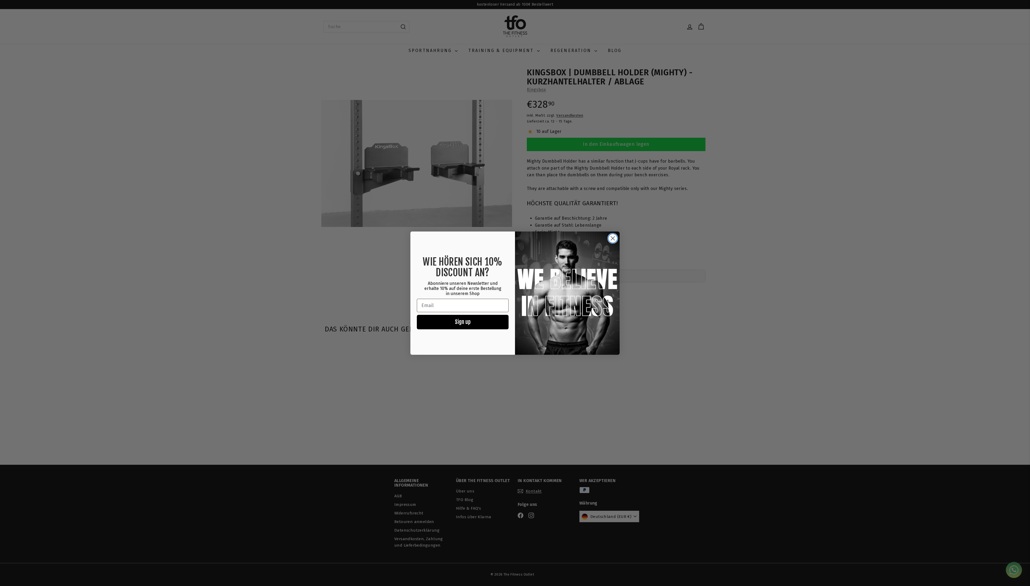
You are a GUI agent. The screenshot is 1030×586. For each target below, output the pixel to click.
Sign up (462, 322)
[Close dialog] (612, 238)
